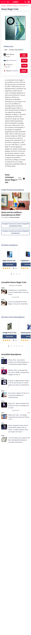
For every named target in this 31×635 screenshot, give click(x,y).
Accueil (3, 5)
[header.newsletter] (8, 2)
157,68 (24, 65)
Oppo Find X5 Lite (9, 260)
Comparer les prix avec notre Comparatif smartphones (15, 232)
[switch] (25, 2)
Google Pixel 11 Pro (9, 332)
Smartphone (23, 5)
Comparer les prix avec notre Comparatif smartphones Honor (15, 225)
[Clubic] (15, 2)
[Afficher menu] (2, 1)
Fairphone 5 (25, 260)
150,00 (24, 60)
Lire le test (9, 264)
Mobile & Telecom (12, 5)
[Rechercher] (5, 2)
